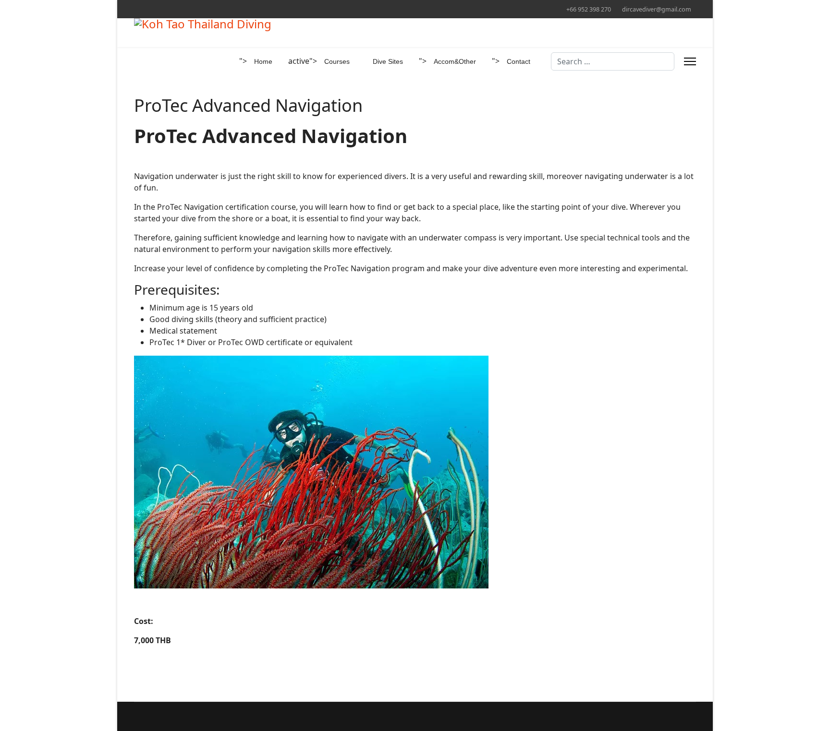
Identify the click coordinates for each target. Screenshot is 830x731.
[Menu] (690, 61)
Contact (518, 61)
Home (263, 61)
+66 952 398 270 (588, 9)
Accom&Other (455, 61)
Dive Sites (388, 61)
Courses (337, 61)
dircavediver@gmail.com (656, 9)
